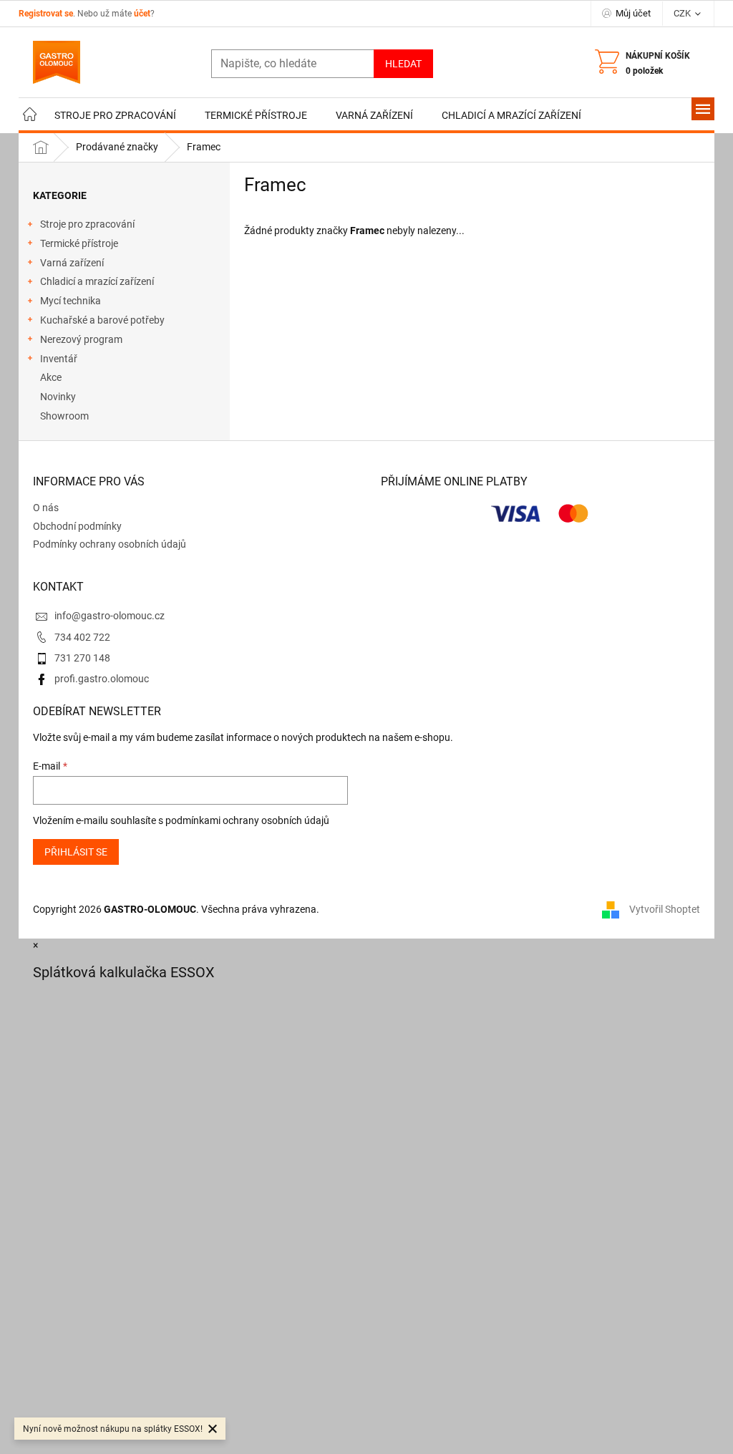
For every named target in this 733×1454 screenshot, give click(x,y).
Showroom (64, 416)
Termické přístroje (79, 243)
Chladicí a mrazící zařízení (97, 281)
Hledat (403, 63)
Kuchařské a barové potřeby (102, 320)
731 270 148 (82, 658)
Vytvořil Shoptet (664, 908)
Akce (51, 377)
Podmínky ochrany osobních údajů (109, 544)
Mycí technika (70, 300)
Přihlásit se (75, 852)
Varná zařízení (72, 262)
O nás (46, 507)
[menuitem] (29, 115)
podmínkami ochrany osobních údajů (247, 820)
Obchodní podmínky (77, 526)
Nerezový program (81, 339)
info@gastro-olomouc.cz (109, 615)
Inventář (58, 358)
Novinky (58, 396)
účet (142, 14)
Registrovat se (46, 14)
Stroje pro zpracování (87, 224)
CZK (683, 13)
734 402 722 (82, 637)
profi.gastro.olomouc (101, 678)
